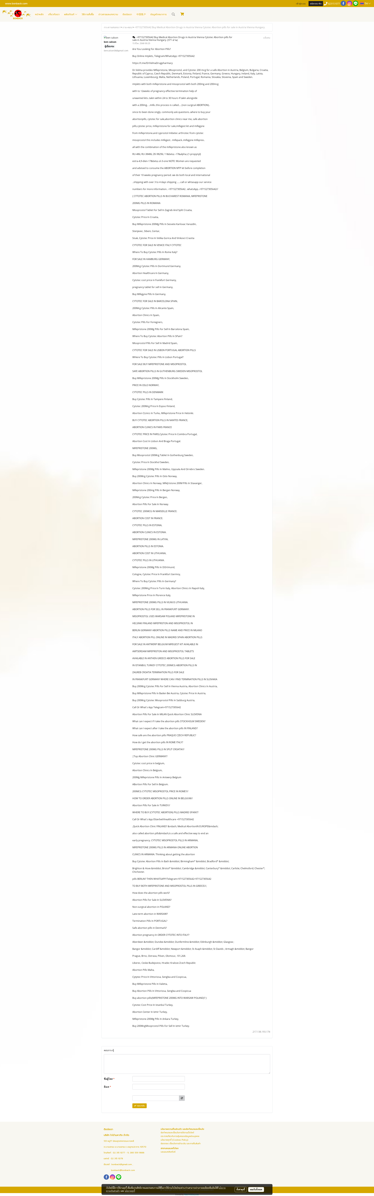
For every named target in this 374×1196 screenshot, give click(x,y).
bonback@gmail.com (121, 1164)
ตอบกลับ (140, 1105)
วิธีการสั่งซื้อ (88, 14)
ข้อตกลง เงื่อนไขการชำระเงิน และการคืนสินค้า (181, 1143)
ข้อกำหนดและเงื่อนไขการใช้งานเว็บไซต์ (177, 1132)
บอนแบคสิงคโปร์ (168, 1151)
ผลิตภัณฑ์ (69, 14)
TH (366, 3)
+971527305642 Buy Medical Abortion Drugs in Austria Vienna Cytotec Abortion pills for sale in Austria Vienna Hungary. (199, 27)
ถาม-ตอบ (127, 27)
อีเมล (107, 1086)
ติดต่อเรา (127, 14)
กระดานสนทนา (112, 27)
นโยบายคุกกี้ (130, 1191)
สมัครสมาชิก (316, 3)
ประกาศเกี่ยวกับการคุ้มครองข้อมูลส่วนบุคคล (180, 1136)
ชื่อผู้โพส (109, 1078)
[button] (173, 14)
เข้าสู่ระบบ (301, 3)
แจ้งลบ (266, 37)
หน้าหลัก (39, 14)
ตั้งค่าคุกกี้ (241, 1189)
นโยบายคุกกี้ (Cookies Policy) (174, 1139)
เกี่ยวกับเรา (54, 14)
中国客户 (141, 14)
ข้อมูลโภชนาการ (158, 14)
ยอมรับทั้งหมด (256, 1189)
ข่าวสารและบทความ (108, 14)
